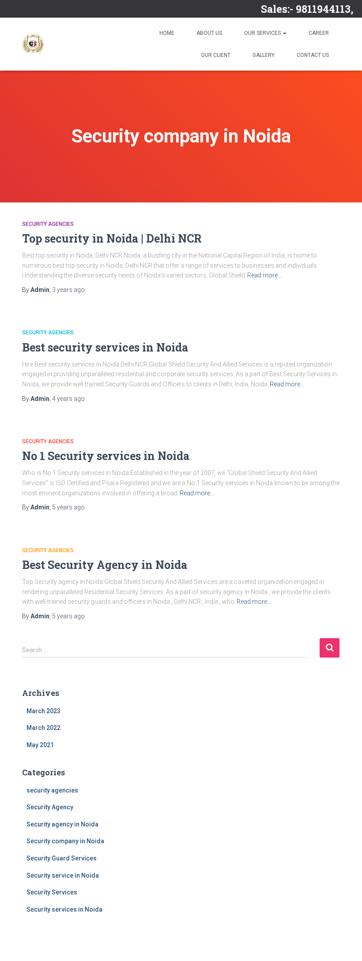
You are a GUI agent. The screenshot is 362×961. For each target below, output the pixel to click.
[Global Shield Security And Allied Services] (33, 44)
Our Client (215, 55)
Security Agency (49, 807)
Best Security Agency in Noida (104, 564)
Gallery (264, 55)
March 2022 (43, 727)
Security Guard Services (61, 858)
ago (68, 289)
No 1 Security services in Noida (105, 456)
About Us (209, 33)
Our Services (263, 33)
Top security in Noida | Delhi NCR (112, 238)
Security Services (51, 892)
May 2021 (40, 744)
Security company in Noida (65, 841)
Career (319, 33)
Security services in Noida (64, 909)
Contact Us (313, 55)
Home (166, 33)
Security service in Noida (62, 875)
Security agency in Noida (62, 824)
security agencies (48, 224)
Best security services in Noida (105, 347)
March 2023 (43, 710)
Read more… (264, 275)
